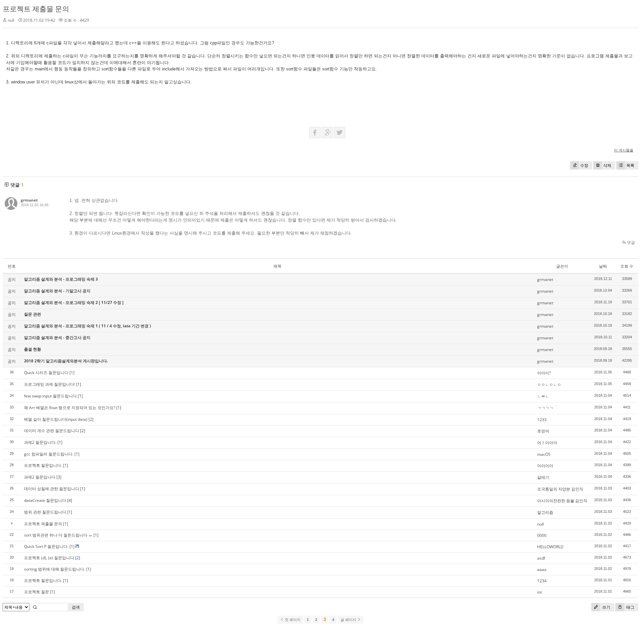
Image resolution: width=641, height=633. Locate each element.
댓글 (630, 242)
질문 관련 (32, 314)
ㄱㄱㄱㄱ (545, 408)
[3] (58, 477)
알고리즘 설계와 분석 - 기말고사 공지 (57, 291)
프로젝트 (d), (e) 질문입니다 (49, 558)
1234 (542, 581)
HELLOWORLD (550, 547)
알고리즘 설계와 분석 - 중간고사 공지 (57, 337)
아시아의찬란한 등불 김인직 (562, 501)
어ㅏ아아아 (547, 442)
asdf (541, 558)
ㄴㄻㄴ (543, 396)
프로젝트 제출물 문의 (36, 8)
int (539, 592)
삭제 (607, 165)
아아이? (544, 373)
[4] (69, 500)
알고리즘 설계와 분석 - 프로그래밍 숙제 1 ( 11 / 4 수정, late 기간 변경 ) (87, 326)
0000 (542, 535)
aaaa (542, 569)
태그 (629, 607)
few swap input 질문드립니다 (50, 396)
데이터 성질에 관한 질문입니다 (51, 489)
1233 (542, 419)
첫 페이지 (292, 620)
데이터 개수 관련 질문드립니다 (51, 430)
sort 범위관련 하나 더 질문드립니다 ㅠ (58, 535)
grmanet (29, 200)
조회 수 (626, 266)
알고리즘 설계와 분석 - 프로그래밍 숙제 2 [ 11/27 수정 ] (74, 302)
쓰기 (605, 607)
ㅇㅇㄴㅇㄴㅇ (549, 384)
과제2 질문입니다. (40, 442)
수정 (584, 165)
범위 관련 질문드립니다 (45, 512)
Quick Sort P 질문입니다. (46, 546)
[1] (71, 372)
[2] (90, 419)
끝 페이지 (349, 620)
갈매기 (543, 477)
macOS (544, 454)
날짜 (603, 266)
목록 (630, 165)
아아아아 (545, 465)
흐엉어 (543, 431)
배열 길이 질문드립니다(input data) (55, 419)
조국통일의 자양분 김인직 (560, 489)
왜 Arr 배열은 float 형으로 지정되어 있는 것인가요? (69, 407)
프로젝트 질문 (36, 592)
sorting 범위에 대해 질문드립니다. (54, 569)
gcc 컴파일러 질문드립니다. (48, 454)
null (540, 524)
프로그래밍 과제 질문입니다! (49, 384)
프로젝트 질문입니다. (43, 465)
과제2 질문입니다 (39, 477)
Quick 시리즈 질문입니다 (46, 372)
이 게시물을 (623, 149)
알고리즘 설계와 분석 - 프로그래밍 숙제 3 (61, 279)
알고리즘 (545, 512)
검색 (76, 607)
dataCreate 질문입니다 (45, 500)
